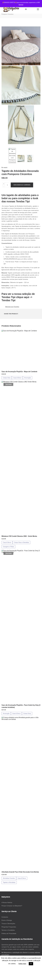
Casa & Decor (17, 378)
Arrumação (27, 378)
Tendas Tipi (23, 201)
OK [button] (31, 963)
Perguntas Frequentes (9, 927)
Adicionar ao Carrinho (21, 185)
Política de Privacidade (9, 933)
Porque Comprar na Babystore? (12, 906)
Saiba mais (22, 963)
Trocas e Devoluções (8, 923)
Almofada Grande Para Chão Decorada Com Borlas (20, 872)
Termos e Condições (8, 930)
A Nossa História (7, 902)
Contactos (5, 917)
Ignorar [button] (21, 4)
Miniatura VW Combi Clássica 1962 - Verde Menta (19, 536)
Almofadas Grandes (9, 878)
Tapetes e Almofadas (9, 882)
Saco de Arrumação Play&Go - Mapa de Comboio (19, 371)
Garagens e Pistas (8, 546)
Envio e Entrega (7, 920)
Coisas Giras (6, 378)
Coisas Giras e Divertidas (21, 542)
